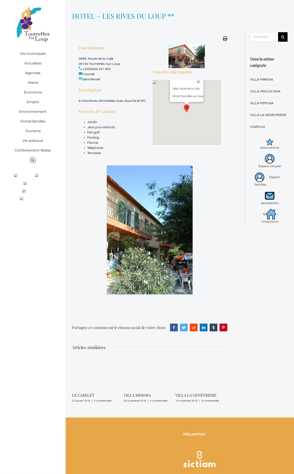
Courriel (88, 74)
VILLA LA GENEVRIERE (186, 395)
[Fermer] (198, 82)
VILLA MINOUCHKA (265, 91)
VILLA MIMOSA (127, 395)
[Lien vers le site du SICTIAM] (199, 446)
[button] (33, 160)
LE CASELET (73, 395)
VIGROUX (257, 126)
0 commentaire (93, 400)
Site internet (91, 79)
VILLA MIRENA (261, 79)
